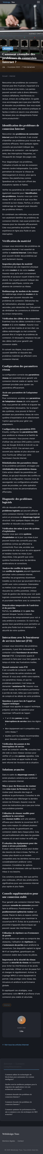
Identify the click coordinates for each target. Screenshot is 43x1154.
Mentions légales (8, 1141)
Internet (8, 48)
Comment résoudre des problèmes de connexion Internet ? (18, 1095)
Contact (21, 1141)
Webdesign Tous (10, 1134)
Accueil (4, 76)
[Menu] (38, 2)
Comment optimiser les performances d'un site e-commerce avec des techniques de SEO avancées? (21, 1111)
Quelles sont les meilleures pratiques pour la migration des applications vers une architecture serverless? (21, 1086)
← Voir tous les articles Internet (15, 1045)
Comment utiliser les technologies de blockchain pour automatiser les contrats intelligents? (19, 1077)
